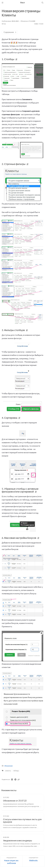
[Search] (42, 3)
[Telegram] (15, 779)
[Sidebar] (2, 3)
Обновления (8, 766)
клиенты (8, 771)
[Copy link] (18, 779)
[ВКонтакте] (12, 779)
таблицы (16, 771)
